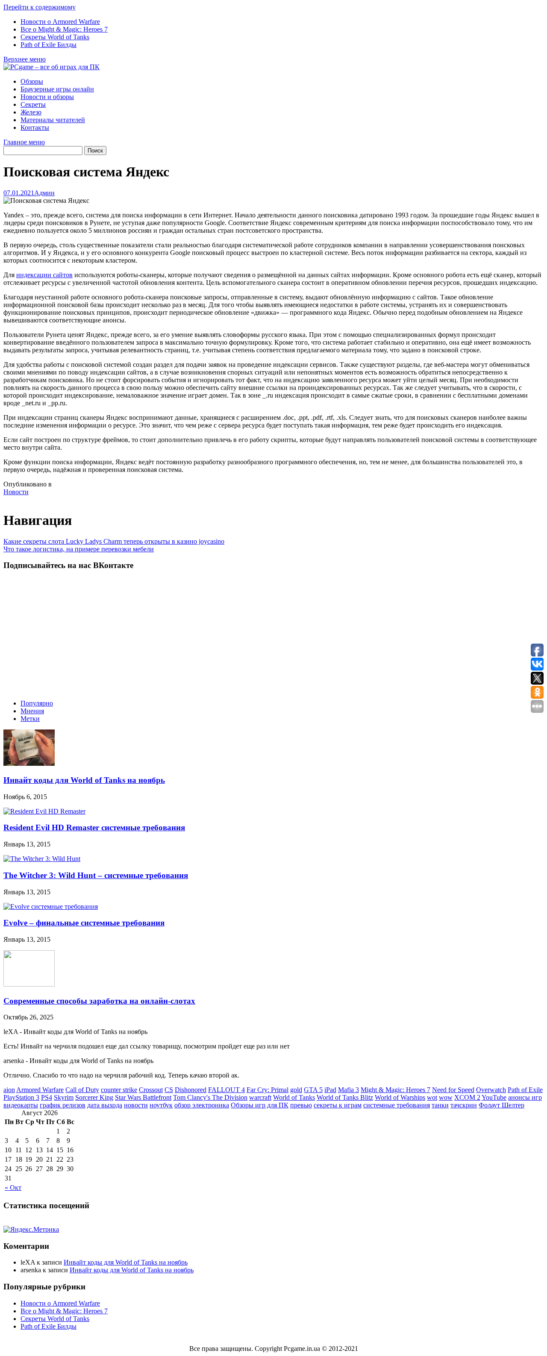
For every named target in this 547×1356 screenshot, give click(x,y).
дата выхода (104, 1105)
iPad (330, 1089)
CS (169, 1089)
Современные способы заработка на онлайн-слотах (99, 1000)
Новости (16, 491)
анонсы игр (525, 1097)
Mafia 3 (348, 1089)
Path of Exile (525, 1089)
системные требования (396, 1105)
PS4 (46, 1097)
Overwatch (491, 1089)
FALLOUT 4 (226, 1089)
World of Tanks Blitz (345, 1097)
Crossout (151, 1089)
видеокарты (20, 1105)
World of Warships (400, 1097)
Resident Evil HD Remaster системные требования (94, 827)
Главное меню (24, 142)
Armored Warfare (40, 1089)
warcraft (260, 1097)
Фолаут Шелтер (501, 1105)
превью (301, 1105)
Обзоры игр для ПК (259, 1105)
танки (440, 1105)
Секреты (33, 104)
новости (136, 1105)
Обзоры (32, 81)
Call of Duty (82, 1089)
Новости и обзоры (47, 96)
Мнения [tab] (32, 711)
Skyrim (64, 1097)
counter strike (119, 1089)
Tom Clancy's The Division (210, 1097)
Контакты (35, 127)
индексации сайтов (44, 274)
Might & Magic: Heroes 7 (395, 1089)
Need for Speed (453, 1089)
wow (446, 1097)
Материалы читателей (53, 119)
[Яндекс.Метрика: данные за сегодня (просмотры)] (31, 1229)
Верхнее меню (24, 59)
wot (432, 1097)
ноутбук (161, 1105)
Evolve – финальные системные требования (84, 922)
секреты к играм (338, 1105)
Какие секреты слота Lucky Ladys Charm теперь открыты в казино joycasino (113, 541)
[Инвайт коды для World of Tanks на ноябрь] (29, 763)
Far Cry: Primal (267, 1089)
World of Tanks (294, 1097)
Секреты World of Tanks (55, 37)
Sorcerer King (94, 1097)
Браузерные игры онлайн (57, 89)
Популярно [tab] (37, 703)
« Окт (13, 1187)
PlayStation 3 (21, 1097)
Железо (31, 112)
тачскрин (463, 1105)
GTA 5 (313, 1089)
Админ (44, 192)
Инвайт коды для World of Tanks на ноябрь (84, 780)
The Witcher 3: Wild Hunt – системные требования (95, 875)
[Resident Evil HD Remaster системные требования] (44, 811)
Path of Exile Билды (48, 44)
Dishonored (190, 1089)
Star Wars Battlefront (143, 1097)
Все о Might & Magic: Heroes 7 (64, 29)
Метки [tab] (30, 718)
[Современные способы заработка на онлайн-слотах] (29, 984)
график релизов (62, 1105)
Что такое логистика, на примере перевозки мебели (78, 549)
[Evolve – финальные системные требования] (50, 906)
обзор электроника (201, 1105)
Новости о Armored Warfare (60, 21)
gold (296, 1089)
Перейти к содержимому (39, 7)
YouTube (494, 1097)
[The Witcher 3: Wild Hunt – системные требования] (41, 858)
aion (9, 1089)
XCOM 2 (467, 1097)
